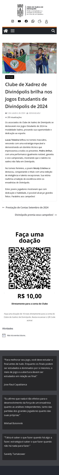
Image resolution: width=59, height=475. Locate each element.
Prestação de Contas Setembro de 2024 (27, 207)
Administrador (35, 113)
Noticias (9, 77)
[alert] (29, 335)
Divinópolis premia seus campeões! (34, 214)
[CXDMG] (5, 30)
